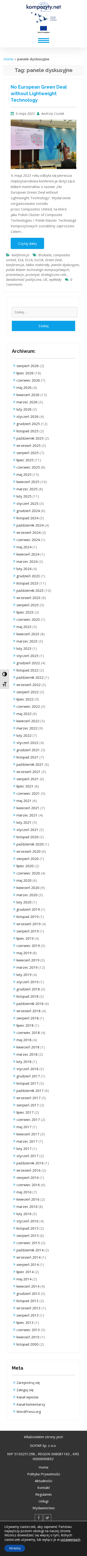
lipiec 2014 (25, 1271)
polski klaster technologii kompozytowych (37, 269)
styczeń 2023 (27, 655)
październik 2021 (30, 764)
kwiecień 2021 (27, 807)
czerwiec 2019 (28, 945)
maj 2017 (24, 1126)
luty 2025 (24, 496)
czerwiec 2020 (28, 873)
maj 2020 (24, 880)
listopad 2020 (27, 836)
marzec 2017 (27, 1141)
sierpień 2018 (27, 1018)
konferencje (20, 255)
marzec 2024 (27, 561)
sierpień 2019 (27, 931)
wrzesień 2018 (28, 1010)
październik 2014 (30, 1250)
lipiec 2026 (25, 373)
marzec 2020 (27, 894)
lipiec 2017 (25, 1112)
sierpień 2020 (27, 858)
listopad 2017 (27, 1083)
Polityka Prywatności (43, 1474)
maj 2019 (24, 952)
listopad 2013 (27, 1300)
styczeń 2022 (27, 742)
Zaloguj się (24, 1389)
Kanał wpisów (27, 1397)
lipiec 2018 (25, 1025)
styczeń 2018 (27, 1068)
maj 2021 (24, 800)
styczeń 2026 (27, 416)
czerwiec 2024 (28, 539)
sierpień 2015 (27, 1235)
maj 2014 (24, 1279)
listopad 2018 (27, 996)
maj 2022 (24, 713)
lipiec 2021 (25, 786)
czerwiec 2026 (28, 380)
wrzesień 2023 (28, 597)
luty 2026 (24, 409)
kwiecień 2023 (27, 634)
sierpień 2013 (27, 1315)
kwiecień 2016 (27, 1199)
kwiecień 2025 (27, 481)
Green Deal (53, 259)
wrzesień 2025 (28, 445)
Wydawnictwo (43, 1507)
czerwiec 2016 (28, 1184)
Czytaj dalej (27, 243)
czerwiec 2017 (28, 1119)
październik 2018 (30, 1003)
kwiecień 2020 (27, 887)
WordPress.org (28, 1411)
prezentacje (15, 274)
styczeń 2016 (27, 1221)
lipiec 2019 (25, 938)
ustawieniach (70, 1539)
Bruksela (44, 255)
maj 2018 (24, 1039)
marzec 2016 (27, 1206)
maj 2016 (24, 1192)
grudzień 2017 (28, 1076)
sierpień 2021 (27, 778)
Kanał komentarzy (30, 1404)
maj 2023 (24, 626)
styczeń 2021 (27, 829)
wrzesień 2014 (28, 1257)
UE (45, 279)
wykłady (55, 279)
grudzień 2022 (28, 663)
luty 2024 (24, 568)
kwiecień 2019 (27, 960)
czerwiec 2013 (28, 1329)
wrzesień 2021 (28, 771)
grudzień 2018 (28, 989)
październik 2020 (30, 844)
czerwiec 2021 (28, 793)
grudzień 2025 (28, 423)
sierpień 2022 (27, 692)
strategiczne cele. (54, 274)
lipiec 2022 (25, 699)
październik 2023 (30, 590)
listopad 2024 (27, 518)
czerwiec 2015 (28, 1242)
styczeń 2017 (27, 1155)
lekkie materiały (37, 264)
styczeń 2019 (27, 981)
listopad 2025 (27, 431)
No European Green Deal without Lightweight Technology (39, 93)
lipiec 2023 (25, 612)
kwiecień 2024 (27, 554)
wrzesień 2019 (28, 923)
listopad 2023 (27, 583)
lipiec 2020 (25, 865)
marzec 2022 (27, 728)
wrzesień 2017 (28, 1097)
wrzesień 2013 (28, 1308)
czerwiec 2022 (28, 706)
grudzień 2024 (28, 510)
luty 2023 (24, 648)
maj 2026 (24, 387)
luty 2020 (24, 902)
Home (8, 59)
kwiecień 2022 (27, 720)
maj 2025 (24, 474)
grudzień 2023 (28, 576)
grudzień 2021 (28, 749)
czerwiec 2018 (28, 1032)
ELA (20, 259)
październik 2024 (30, 525)
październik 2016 (30, 1163)
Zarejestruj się (28, 1382)
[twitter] (47, 1518)
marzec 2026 (27, 402)
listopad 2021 (27, 757)
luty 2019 (24, 974)
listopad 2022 (27, 670)
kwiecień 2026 (27, 394)
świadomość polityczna (23, 279)
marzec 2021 (27, 815)
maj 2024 (24, 547)
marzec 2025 (27, 489)
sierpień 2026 (27, 365)
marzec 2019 (27, 967)
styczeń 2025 (27, 503)
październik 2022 (30, 677)
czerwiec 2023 (28, 619)
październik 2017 (30, 1090)
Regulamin (43, 1494)
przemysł (32, 274)
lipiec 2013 (25, 1322)
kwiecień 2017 (27, 1134)
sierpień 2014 (27, 1264)
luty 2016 (24, 1213)
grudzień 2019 (28, 909)
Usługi (43, 1501)
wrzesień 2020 (28, 851)
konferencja (15, 264)
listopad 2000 (27, 1344)
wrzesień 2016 (28, 1170)
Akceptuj (14, 1548)
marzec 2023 (27, 641)
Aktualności (43, 1480)
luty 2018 (24, 1061)
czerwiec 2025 (28, 467)
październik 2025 (30, 438)
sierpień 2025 (27, 452)
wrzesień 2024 (28, 532)
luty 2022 (24, 735)
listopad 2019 (27, 916)
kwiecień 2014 (27, 1286)
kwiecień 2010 (27, 1337)
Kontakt (43, 1487)
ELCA (28, 259)
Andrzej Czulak (52, 113)
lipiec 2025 (25, 460)
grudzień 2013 (28, 1293)
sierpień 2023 (27, 605)
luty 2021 (24, 822)
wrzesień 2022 (28, 684)
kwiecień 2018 (27, 1047)
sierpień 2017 (27, 1105)
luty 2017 (24, 1148)
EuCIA (38, 259)
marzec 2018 (27, 1054)
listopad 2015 (27, 1228)
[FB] (38, 1518)
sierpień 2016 (27, 1177)
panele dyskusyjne (65, 264)
